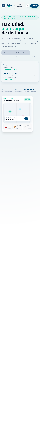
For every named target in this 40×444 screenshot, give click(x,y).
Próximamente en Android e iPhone (15, 53)
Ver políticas (19, 5)
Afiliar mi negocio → (9, 79)
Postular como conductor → (11, 69)
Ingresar (34, 6)
